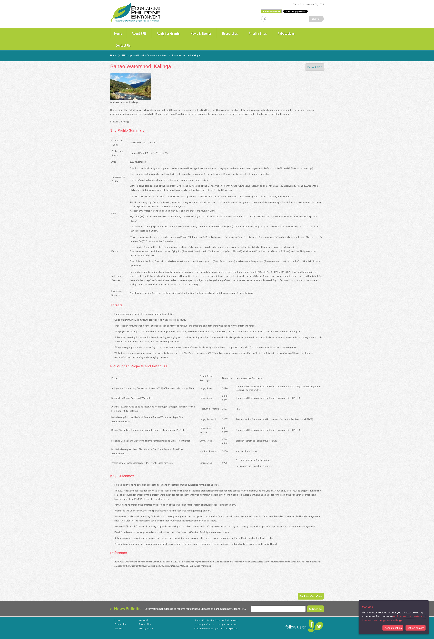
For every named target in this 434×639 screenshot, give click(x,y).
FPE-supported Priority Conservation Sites (144, 55)
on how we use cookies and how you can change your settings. (394, 618)
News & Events (201, 33)
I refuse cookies (415, 627)
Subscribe (315, 608)
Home (118, 33)
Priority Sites (258, 33)
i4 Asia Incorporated (227, 628)
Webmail (143, 620)
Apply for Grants (168, 33)
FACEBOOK (310, 624)
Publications (286, 33)
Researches (230, 33)
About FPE (139, 33)
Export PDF (314, 67)
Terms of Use (145, 624)
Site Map (118, 628)
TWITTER (319, 625)
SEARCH (316, 18)
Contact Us (123, 45)
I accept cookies (393, 627)
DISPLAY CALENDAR (272, 11)
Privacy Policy (146, 628)
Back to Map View (310, 596)
